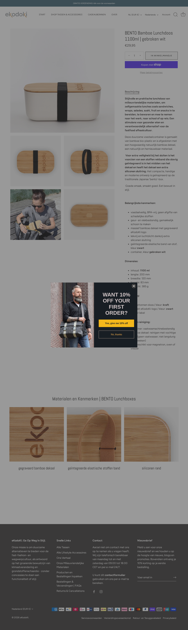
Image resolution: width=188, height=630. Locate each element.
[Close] (133, 286)
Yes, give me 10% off (116, 323)
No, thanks (116, 334)
